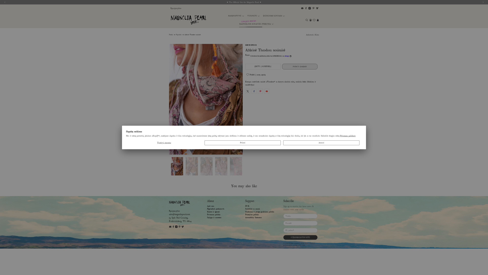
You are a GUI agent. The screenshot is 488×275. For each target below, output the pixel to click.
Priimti (242, 142)
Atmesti (321, 142)
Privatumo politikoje (348, 136)
